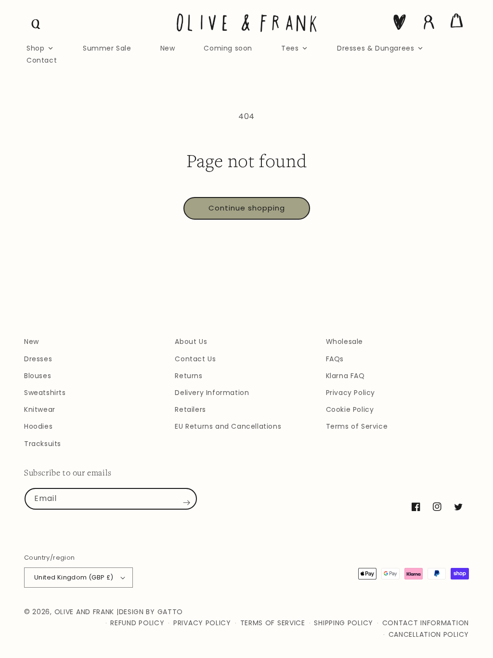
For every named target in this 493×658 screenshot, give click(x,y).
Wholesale (344, 341)
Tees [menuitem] (289, 48)
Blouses (37, 376)
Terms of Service (357, 426)
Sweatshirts (45, 392)
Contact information (425, 623)
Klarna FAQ (345, 376)
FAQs (335, 359)
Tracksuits (42, 443)
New (31, 341)
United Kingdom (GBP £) (74, 577)
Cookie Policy (350, 409)
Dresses (38, 359)
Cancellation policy (429, 634)
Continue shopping (246, 208)
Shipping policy (343, 623)
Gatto (170, 612)
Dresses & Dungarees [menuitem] (375, 48)
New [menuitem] (167, 48)
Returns (188, 376)
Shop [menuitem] (35, 48)
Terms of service (272, 623)
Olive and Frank (84, 612)
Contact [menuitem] (41, 60)
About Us (191, 341)
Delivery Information (212, 392)
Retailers (190, 409)
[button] (36, 24)
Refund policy (137, 623)
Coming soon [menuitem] (228, 48)
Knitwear (39, 409)
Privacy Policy (350, 392)
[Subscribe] (186, 502)
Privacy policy (202, 623)
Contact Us (195, 359)
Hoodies (38, 426)
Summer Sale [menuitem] (107, 48)
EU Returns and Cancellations (228, 426)
